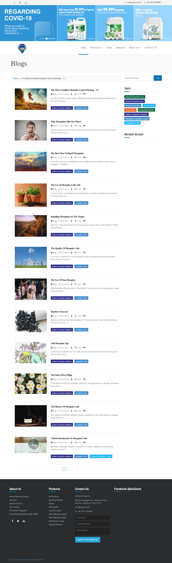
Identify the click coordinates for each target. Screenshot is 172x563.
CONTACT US (150, 47)
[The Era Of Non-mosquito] (31, 289)
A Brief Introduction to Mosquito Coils (69, 438)
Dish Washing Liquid (57, 517)
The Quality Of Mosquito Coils (65, 248)
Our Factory (14, 507)
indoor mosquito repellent (62, 108)
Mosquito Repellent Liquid (101, 456)
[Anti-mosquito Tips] (31, 352)
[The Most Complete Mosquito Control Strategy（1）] (31, 99)
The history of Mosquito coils (65, 406)
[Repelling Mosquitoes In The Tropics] (31, 226)
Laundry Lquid (55, 510)
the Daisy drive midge (61, 375)
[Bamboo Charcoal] (31, 321)
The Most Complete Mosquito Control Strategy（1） (75, 90)
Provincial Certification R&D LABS (23, 514)
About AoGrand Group (18, 496)
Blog (55, 94)
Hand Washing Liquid (58, 514)
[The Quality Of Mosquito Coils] (31, 257)
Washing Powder (56, 500)
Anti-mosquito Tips (60, 343)
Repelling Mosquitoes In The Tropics (68, 216)
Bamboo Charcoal (59, 311)
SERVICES (120, 47)
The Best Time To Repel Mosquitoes (67, 153)
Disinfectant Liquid (56, 521)
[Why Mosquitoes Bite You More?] (31, 130)
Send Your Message (88, 539)
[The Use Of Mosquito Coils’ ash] (31, 195)
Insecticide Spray (146, 110)
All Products (54, 496)
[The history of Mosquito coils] (31, 415)
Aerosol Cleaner (55, 524)
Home (16, 78)
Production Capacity (17, 510)
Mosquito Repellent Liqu (135, 101)
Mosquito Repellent (133, 105)
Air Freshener (149, 105)
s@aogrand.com (134, 2)
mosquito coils (81, 108)
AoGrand (23, 559)
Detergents (53, 507)
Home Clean (130, 110)
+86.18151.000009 (153, 2)
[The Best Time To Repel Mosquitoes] (31, 161)
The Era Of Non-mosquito (63, 280)
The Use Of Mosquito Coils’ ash (65, 185)
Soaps (51, 503)
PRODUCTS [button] (95, 47)
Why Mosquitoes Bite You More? (66, 121)
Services (13, 500)
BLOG (109, 47)
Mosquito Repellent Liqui (135, 97)
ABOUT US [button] (134, 47)
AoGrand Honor (16, 503)
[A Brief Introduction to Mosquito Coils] (31, 445)
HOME (83, 47)
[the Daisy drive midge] (31, 383)
